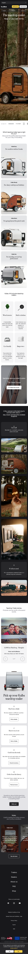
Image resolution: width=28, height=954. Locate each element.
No (9, 951)
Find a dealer (14, 719)
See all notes (14, 856)
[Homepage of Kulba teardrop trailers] (4, 6)
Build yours (15, 6)
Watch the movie (14, 387)
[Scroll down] (14, 118)
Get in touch (23, 6)
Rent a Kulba (14, 741)
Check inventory (14, 763)
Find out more (14, 784)
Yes (18, 951)
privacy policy (13, 948)
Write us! (14, 804)
